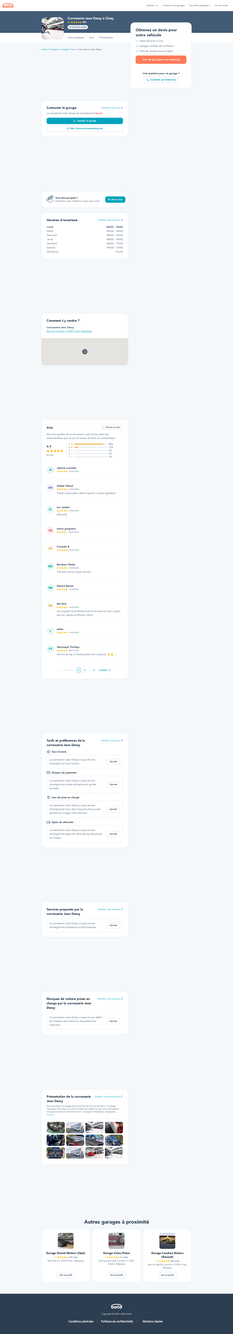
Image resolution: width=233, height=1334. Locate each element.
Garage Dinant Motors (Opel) (65, 1253)
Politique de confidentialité (117, 1321)
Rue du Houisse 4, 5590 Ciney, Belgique (69, 331)
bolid (44, 49)
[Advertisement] (85, 76)
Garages (53, 49)
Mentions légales (153, 1321)
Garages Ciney (68, 49)
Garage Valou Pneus (116, 1253)
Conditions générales (80, 1321)
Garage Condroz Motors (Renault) (167, 1255)
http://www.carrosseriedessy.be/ (86, 128)
